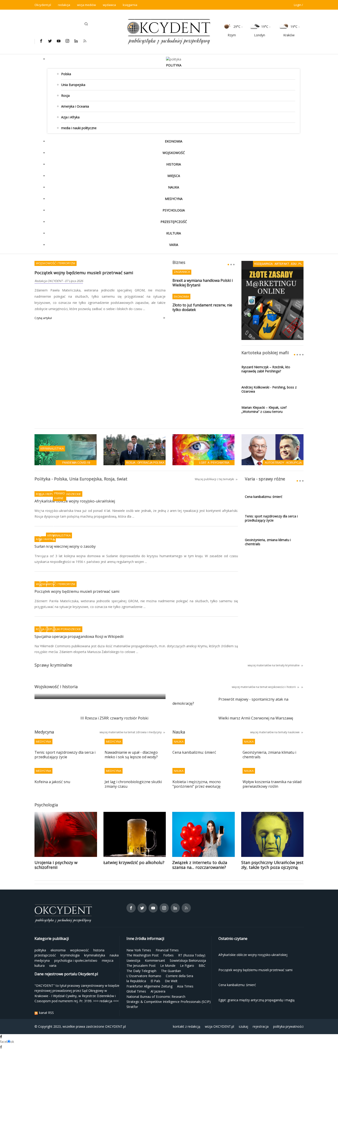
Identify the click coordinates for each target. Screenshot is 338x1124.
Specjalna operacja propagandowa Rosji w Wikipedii (78, 636)
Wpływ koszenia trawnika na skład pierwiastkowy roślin (272, 784)
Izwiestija (133, 960)
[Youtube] (58, 41)
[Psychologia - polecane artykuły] (203, 449)
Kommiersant (155, 960)
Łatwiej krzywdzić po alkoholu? (133, 862)
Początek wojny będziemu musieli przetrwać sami (83, 272)
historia (173, 164)
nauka (173, 187)
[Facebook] (41, 41)
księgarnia (130, 5)
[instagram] (67, 41)
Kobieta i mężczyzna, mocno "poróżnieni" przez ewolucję (196, 784)
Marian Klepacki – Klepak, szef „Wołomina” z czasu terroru (263, 409)
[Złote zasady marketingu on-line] (272, 300)
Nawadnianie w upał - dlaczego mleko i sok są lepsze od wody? (131, 754)
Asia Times (185, 986)
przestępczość (173, 222)
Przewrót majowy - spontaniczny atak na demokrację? (230, 701)
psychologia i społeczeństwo (75, 960)
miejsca (173, 176)
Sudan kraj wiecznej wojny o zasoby (65, 546)
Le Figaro (187, 965)
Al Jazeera (158, 991)
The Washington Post (142, 955)
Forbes (168, 955)
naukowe (294, 732)
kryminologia (70, 955)
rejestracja (261, 1026)
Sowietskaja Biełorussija (188, 960)
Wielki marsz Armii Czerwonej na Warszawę (255, 718)
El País (155, 981)
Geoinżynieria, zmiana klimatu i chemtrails (268, 542)
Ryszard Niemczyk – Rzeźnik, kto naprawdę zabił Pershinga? (265, 369)
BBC (202, 965)
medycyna (174, 199)
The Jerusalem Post (141, 965)
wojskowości (276, 687)
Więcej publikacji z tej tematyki (214, 479)
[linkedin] (75, 41)
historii (291, 687)
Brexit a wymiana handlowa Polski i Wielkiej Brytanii (202, 283)
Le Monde (167, 965)
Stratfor (132, 1006)
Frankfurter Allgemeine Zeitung (149, 986)
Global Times (136, 991)
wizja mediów (86, 5)
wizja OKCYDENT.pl (219, 1026)
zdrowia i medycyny (149, 732)
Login (297, 5)
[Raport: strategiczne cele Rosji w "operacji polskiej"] (134, 449)
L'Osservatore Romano (143, 976)
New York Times (138, 950)
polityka (173, 65)
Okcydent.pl (42, 5)
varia (173, 244)
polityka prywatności (288, 1026)
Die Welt (171, 981)
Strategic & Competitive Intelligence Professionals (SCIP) (168, 1001)
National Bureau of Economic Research (155, 996)
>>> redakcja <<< (106, 1001)
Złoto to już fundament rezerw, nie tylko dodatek (202, 307)
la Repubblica (136, 981)
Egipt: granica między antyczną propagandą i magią (85, 689)
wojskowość (174, 153)
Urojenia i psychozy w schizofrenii (55, 865)
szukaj (243, 1026)
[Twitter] (49, 41)
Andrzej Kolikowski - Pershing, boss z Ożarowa (269, 389)
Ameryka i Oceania (75, 106)
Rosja (65, 95)
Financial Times (167, 950)
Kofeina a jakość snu (52, 781)
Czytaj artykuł (43, 318)
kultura (173, 233)
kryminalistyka (94, 955)
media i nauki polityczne (79, 128)
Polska (66, 74)
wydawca (109, 5)
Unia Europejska (73, 85)
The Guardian (171, 971)
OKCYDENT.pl (115, 1026)
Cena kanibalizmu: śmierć (263, 497)
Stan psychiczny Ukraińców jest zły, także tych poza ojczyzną (272, 865)
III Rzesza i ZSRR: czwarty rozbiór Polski (114, 718)
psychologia (174, 210)
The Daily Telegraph (141, 971)
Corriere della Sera (179, 976)
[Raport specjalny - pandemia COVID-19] (65, 449)
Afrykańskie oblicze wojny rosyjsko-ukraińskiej (74, 501)
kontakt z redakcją (186, 1026)
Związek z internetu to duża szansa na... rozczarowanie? (199, 865)
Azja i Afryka (70, 117)
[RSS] (84, 41)
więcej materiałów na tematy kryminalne (274, 665)
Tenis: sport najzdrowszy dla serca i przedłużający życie (271, 518)
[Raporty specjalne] (272, 449)
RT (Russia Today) (191, 955)
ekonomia (173, 141)
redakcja (64, 5)
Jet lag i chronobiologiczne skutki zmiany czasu (133, 784)
